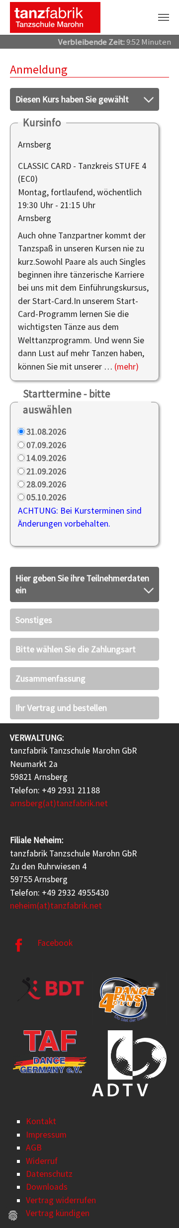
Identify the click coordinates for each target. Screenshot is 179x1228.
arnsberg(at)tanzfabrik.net (59, 803)
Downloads (47, 1186)
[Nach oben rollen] (156, 1205)
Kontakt (41, 1121)
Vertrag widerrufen (61, 1200)
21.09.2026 (46, 471)
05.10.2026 (46, 497)
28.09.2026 (46, 484)
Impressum (46, 1134)
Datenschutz (49, 1173)
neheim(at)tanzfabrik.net (56, 905)
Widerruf (42, 1160)
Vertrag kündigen (58, 1213)
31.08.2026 (46, 431)
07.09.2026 (46, 445)
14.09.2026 (46, 458)
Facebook (55, 942)
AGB (34, 1147)
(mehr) (126, 366)
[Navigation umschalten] (163, 17)
